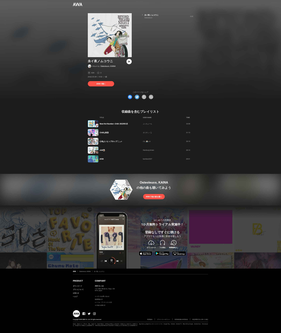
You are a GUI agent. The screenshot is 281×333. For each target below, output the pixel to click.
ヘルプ (75, 296)
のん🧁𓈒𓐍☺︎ (147, 141)
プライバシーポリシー (163, 319)
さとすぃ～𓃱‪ (147, 132)
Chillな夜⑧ (104, 132)
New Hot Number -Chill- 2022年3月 (114, 123)
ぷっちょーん (147, 124)
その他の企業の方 (100, 305)
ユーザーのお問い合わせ (102, 296)
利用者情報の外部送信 (181, 319)
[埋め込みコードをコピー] (151, 97)
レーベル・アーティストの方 (103, 302)
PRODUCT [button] (78, 280)
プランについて (78, 289)
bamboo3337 (147, 159)
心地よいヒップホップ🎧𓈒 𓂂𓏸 (111, 141)
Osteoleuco (148, 17)
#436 (102, 159)
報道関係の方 (99, 299)
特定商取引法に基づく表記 (200, 319)
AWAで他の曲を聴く (154, 196)
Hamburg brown (148, 150)
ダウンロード (77, 286)
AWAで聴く (101, 83)
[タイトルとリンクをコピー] (144, 97)
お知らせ (76, 293)
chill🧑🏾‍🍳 (102, 150)
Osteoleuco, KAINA (108, 66)
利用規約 (149, 319)
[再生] (129, 61)
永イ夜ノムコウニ (151, 15)
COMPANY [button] (100, 280)
